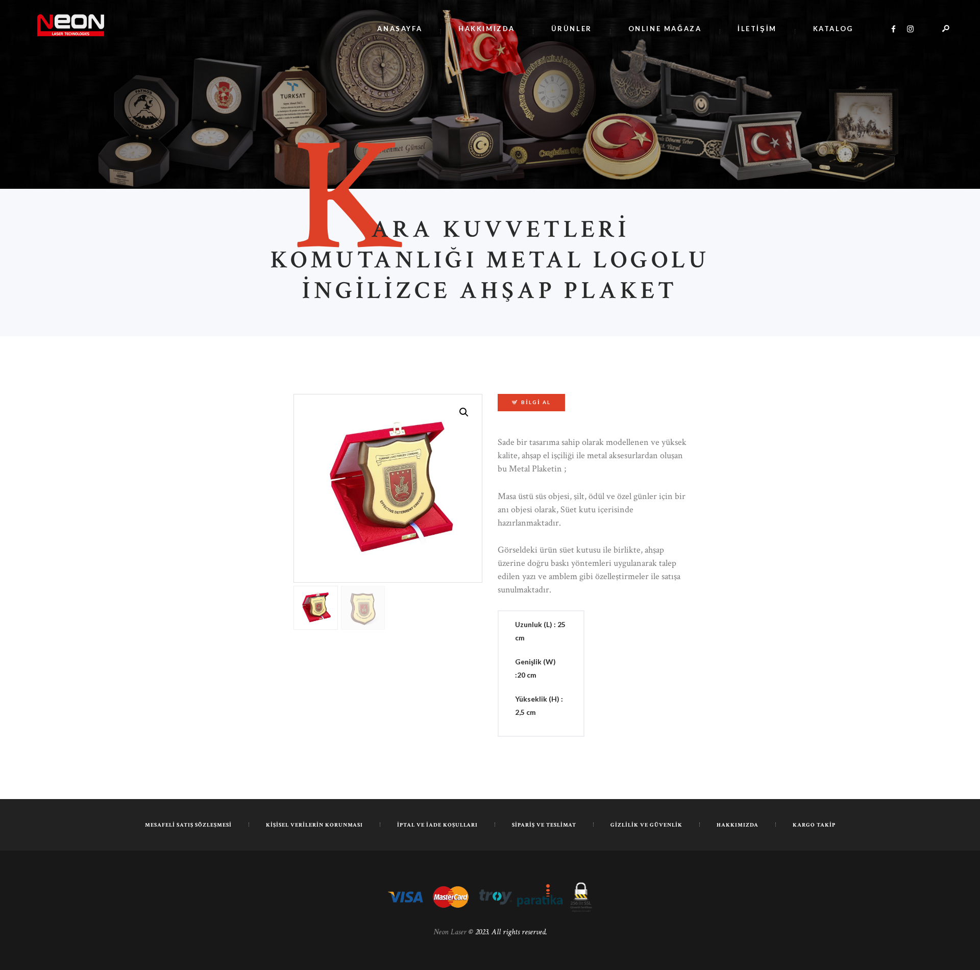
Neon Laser (450, 932)
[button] (464, 412)
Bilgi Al (536, 402)
